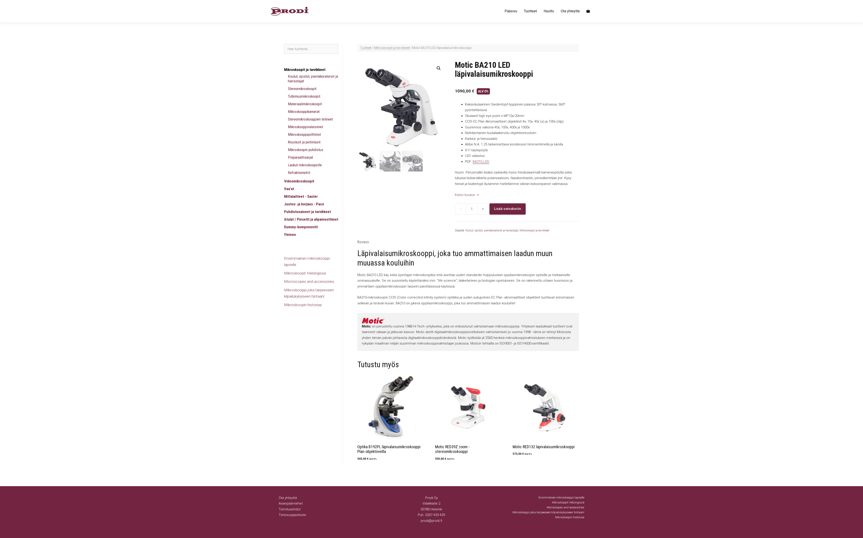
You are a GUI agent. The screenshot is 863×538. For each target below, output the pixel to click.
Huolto (549, 11)
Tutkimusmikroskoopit (304, 96)
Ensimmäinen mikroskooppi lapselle (561, 497)
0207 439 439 (435, 515)
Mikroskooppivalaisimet (305, 127)
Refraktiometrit (299, 172)
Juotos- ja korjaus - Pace (304, 204)
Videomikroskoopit (299, 181)
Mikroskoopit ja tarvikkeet (392, 48)
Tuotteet (530, 11)
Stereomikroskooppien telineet (310, 119)
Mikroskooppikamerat (304, 111)
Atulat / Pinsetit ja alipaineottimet (311, 219)
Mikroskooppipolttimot (304, 134)
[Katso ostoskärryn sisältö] (588, 11)
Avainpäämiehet (291, 503)
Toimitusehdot (289, 509)
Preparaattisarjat (300, 157)
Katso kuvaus (465, 195)
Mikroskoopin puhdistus (305, 149)
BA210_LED (481, 162)
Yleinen (290, 234)
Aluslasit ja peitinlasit (304, 142)
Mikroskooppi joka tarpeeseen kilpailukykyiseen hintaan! (548, 512)
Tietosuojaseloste (292, 515)
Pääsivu (511, 11)
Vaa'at (289, 189)
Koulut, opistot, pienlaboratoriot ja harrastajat (491, 230)
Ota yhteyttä (570, 11)
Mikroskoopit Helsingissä (305, 273)
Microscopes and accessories (309, 281)
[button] (439, 68)
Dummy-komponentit (301, 227)
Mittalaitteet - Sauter (301, 196)
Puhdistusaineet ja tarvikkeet (307, 211)
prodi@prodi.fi (431, 521)
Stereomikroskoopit (302, 88)
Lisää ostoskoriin (507, 209)
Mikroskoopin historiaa (303, 305)
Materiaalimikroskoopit (305, 104)
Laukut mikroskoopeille (305, 165)
